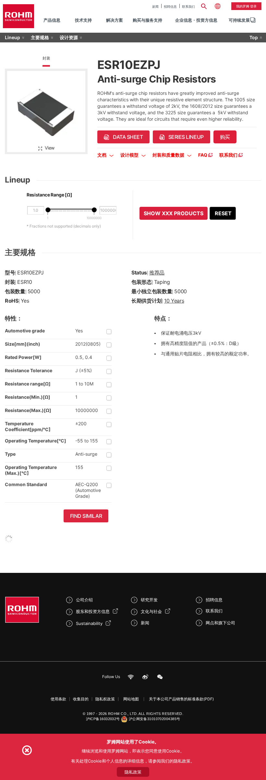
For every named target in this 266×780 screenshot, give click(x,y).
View (49, 147)
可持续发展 (239, 20)
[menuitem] (239, 20)
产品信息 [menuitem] (51, 20)
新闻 (155, 6)
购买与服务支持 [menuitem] (147, 20)
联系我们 (188, 6)
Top (253, 37)
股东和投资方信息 (93, 611)
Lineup (12, 37)
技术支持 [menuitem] (83, 20)
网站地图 (131, 698)
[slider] (47, 209)
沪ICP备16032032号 (103, 719)
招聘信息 (170, 6)
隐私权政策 (105, 698)
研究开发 (149, 599)
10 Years (174, 300)
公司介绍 (84, 599)
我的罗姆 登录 (246, 6)
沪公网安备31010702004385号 (154, 719)
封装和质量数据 (168, 155)
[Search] (204, 5)
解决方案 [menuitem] (114, 20)
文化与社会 (151, 611)
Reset (223, 213)
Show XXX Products (173, 213)
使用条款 (58, 698)
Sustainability (89, 623)
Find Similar (86, 516)
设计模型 (129, 155)
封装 (46, 58)
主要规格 (40, 37)
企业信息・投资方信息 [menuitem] (196, 20)
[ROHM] (18, 16)
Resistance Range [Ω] (49, 194)
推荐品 (156, 272)
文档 (102, 155)
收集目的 (81, 698)
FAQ (203, 155)
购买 (225, 137)
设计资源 (69, 37)
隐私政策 (133, 771)
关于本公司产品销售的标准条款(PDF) (181, 698)
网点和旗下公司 (220, 622)
